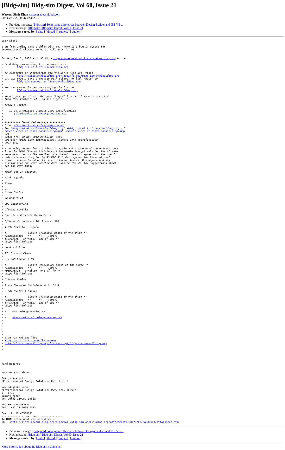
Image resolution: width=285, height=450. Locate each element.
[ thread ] (51, 31)
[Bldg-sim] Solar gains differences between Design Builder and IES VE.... (78, 24)
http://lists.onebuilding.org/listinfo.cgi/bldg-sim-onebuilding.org (68, 75)
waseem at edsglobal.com (44, 14)
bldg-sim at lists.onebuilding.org (42, 67)
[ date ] (40, 31)
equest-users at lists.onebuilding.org (33, 131)
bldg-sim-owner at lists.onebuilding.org (47, 90)
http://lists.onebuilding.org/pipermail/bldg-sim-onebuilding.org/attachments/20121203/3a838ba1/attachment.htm (94, 422)
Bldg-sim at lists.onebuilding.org (30, 340)
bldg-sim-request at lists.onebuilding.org (84, 58)
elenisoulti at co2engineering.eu (40, 113)
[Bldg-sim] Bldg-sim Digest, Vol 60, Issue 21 (55, 28)
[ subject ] (63, 31)
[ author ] (75, 31)
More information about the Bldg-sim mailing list (31, 446)
